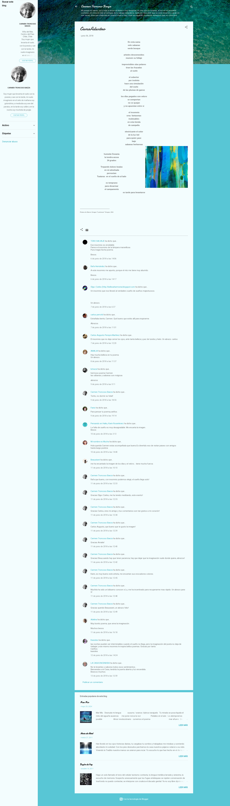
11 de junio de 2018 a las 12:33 (104, 483)
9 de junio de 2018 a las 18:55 (103, 400)
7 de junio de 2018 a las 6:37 (103, 307)
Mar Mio (84, 702)
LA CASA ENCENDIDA (100, 663)
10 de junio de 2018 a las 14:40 (104, 452)
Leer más (183, 725)
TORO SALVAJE (97, 241)
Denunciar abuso (10, 141)
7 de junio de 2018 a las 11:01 (103, 327)
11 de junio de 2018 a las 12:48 (104, 596)
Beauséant (95, 460)
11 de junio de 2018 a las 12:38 (104, 515)
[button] (186, 27)
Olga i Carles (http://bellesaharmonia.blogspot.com (113, 287)
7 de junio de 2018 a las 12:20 (103, 343)
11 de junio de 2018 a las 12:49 (104, 612)
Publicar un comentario (93, 682)
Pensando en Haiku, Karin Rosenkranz (107, 423)
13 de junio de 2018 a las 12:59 (104, 676)
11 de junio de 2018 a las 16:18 (104, 632)
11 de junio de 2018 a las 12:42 (104, 562)
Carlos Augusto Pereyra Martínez (105, 335)
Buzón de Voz (86, 764)
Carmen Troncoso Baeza (96, 6)
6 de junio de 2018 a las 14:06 (103, 258)
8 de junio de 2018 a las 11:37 (103, 361)
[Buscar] (191, 7)
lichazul (94, 369)
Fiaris (93, 408)
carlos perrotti (97, 314)
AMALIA (94, 351)
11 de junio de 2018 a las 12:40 (104, 546)
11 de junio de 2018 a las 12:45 (104, 578)
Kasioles (94, 640)
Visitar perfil (27, 61)
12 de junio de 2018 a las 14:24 (104, 655)
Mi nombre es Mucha (100, 441)
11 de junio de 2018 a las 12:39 (104, 531)
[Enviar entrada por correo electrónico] (87, 231)
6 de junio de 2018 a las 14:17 (103, 279)
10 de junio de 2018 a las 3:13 (103, 434)
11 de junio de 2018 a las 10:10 (104, 468)
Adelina (94, 619)
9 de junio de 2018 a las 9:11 (103, 384)
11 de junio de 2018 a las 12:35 (104, 499)
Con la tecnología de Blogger (135, 799)
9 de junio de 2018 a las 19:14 (103, 416)
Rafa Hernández (98, 266)
